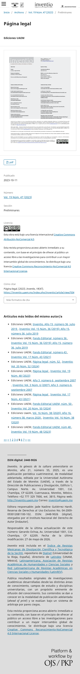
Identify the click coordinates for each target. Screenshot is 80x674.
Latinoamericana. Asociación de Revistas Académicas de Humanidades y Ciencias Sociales (40, 562)
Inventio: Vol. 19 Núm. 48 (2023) (31, 431)
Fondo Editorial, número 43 (50, 352)
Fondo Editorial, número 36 (50, 338)
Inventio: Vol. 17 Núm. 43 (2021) (31, 357)
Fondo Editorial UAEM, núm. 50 (52, 404)
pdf (11, 162)
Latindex (56, 557)
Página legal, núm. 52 (47, 361)
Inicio (7, 12)
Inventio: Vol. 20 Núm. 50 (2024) (31, 408)
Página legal (41, 371)
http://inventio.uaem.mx (22, 500)
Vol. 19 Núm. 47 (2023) (40, 12)
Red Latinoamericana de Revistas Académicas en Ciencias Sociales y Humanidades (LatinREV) (40, 570)
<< (5, 440)
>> (29, 440)
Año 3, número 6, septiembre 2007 (54, 380)
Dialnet (47, 553)
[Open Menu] (3, 3)
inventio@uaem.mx (61, 500)
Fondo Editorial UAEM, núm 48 (52, 427)
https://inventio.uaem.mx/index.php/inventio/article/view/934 (39, 292)
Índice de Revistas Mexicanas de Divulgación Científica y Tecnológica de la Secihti (40, 549)
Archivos (19, 12)
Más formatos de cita (18, 300)
